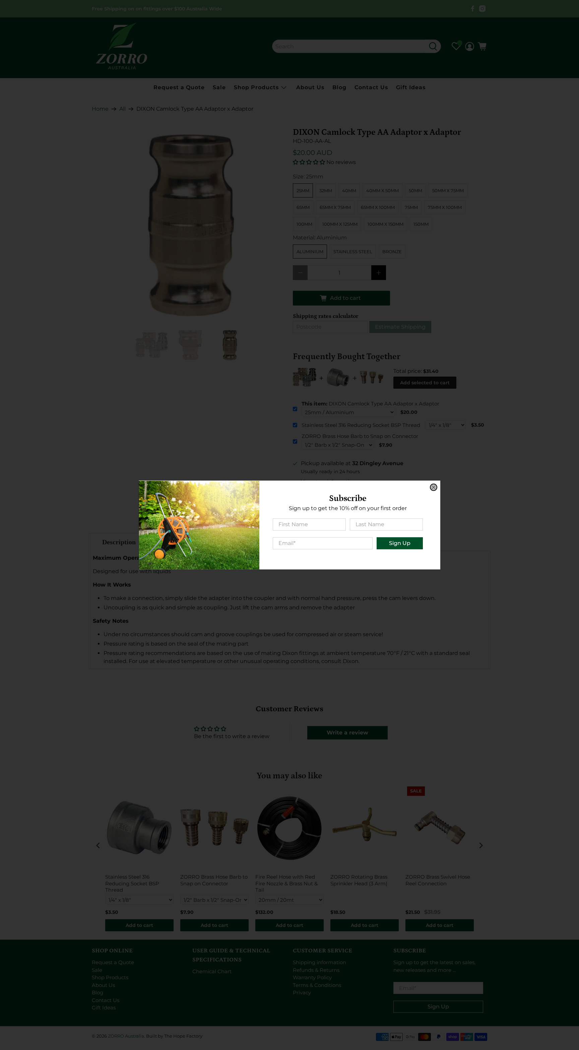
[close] (433, 487)
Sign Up (399, 543)
